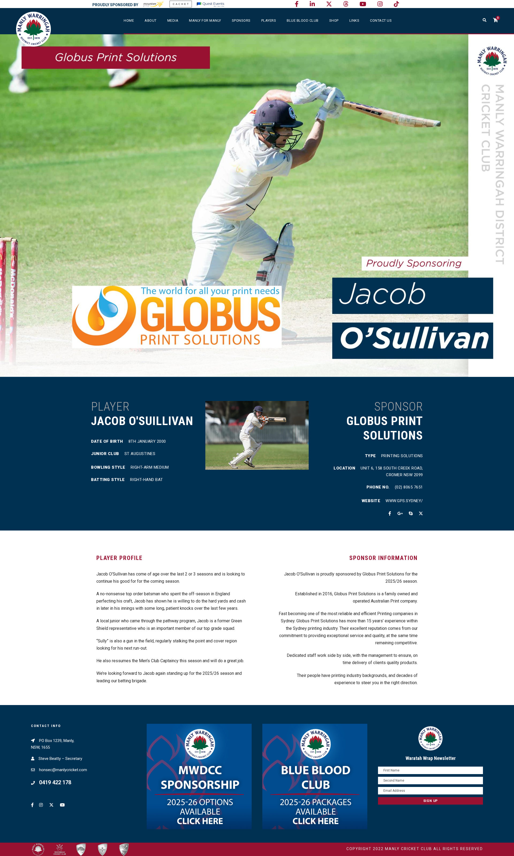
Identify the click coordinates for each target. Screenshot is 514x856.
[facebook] (296, 4)
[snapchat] (396, 4)
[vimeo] (345, 4)
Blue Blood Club (303, 20)
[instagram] (380, 4)
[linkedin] (312, 4)
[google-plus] (400, 513)
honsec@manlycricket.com (63, 769)
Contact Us (381, 20)
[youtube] (363, 4)
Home (129, 20)
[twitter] (329, 4)
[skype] (411, 513)
